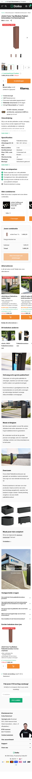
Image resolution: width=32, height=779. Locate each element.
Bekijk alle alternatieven (9, 323)
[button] (2, 1)
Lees (4, 133)
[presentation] (28, 67)
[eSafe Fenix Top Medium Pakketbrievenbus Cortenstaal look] (10, 635)
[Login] (26, 6)
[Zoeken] (6, 6)
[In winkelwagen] (10, 317)
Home (3, 12)
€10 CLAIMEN (16, 700)
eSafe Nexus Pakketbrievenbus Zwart (9, 297)
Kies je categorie (2, 6)
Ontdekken (6, 541)
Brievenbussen (10, 12)
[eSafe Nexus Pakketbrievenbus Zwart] (10, 285)
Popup (20, 73)
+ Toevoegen (14, 218)
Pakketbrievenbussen (21, 12)
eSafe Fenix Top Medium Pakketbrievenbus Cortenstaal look (10, 648)
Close (16, 740)
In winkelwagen (19, 81)
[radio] (4, 67)
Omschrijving (6, 118)
